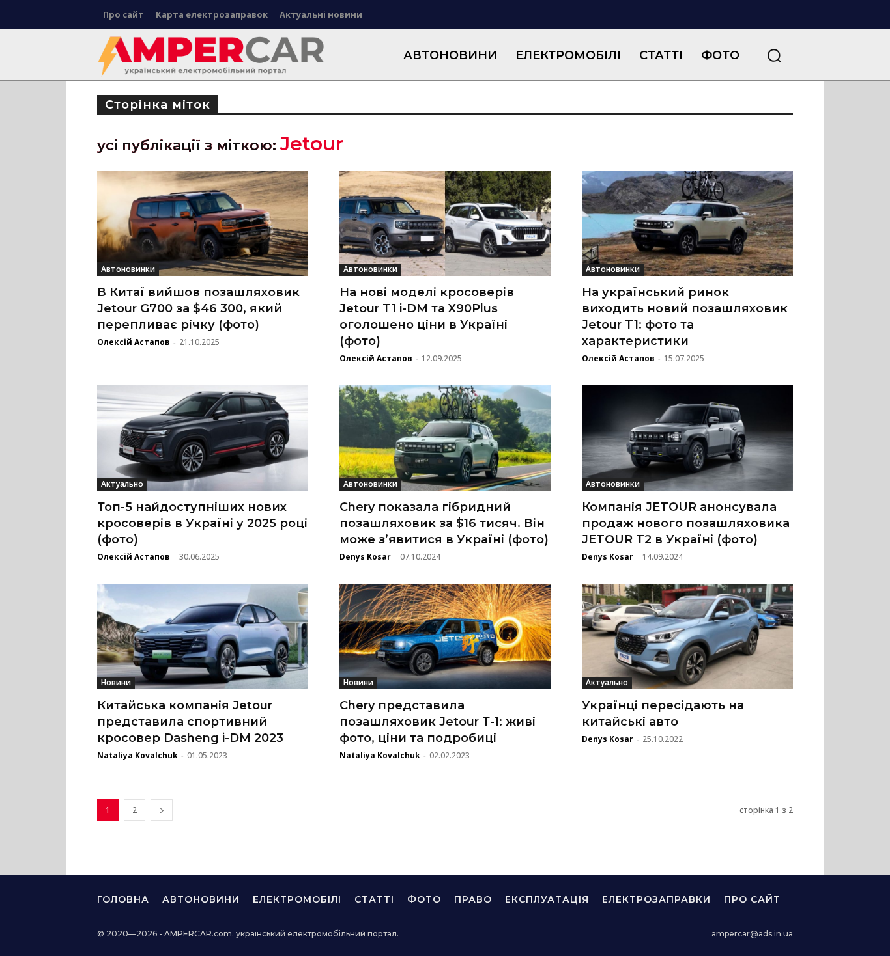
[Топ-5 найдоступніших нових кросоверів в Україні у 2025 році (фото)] (202, 438)
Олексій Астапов (133, 342)
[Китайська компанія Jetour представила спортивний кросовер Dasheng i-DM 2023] (202, 636)
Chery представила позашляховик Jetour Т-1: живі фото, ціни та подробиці (437, 721)
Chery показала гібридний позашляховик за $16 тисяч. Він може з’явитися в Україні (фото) (444, 523)
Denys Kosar (365, 556)
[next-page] (162, 810)
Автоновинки (128, 269)
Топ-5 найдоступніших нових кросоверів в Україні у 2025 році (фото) (202, 523)
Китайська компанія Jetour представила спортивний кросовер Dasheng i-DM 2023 (190, 721)
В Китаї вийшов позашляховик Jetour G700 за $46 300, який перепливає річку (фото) (198, 308)
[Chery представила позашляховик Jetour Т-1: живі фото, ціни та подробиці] (445, 636)
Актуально (122, 483)
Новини (116, 682)
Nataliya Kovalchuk (137, 755)
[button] (774, 55)
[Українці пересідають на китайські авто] (687, 636)
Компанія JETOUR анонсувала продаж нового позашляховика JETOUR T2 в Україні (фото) (686, 523)
